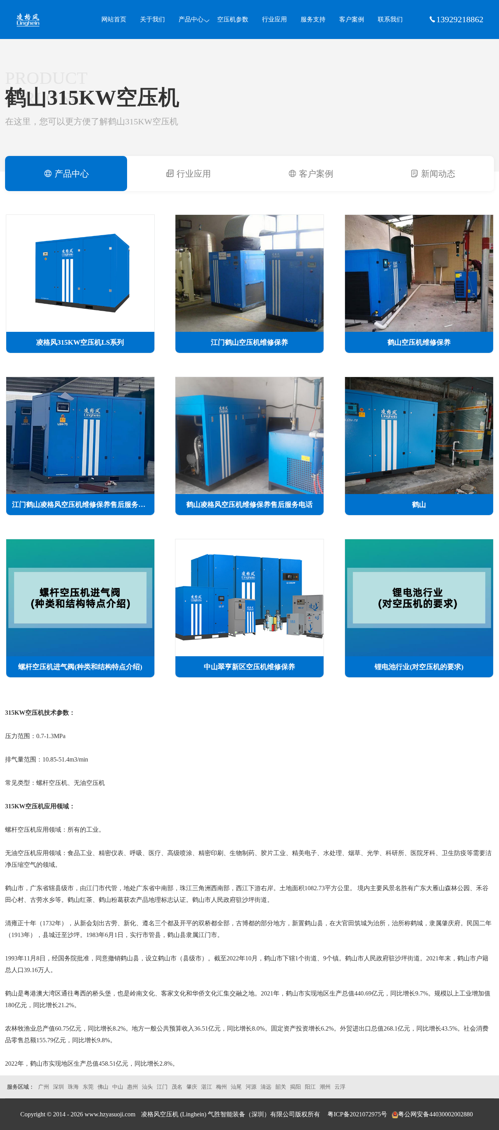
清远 (265, 1087)
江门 (162, 1087)
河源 (251, 1087)
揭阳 (295, 1087)
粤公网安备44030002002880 (435, 1114)
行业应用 (274, 19)
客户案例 (351, 19)
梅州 (221, 1087)
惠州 (132, 1087)
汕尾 (236, 1087)
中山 (117, 1087)
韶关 (280, 1087)
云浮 (339, 1087)
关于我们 (152, 19)
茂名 (177, 1087)
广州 (43, 1087)
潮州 (325, 1087)
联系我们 (390, 19)
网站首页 (113, 19)
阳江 (310, 1087)
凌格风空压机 (44, 20)
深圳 (58, 1087)
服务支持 (313, 19)
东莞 (88, 1087)
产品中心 (191, 19)
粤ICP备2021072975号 (357, 1114)
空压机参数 (232, 19)
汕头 (147, 1087)
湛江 (206, 1087)
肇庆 (191, 1087)
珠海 (73, 1087)
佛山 (102, 1087)
